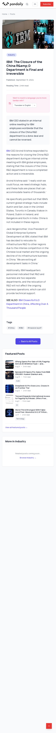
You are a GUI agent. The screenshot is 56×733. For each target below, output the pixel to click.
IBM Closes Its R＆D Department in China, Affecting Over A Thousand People (27, 304)
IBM (8, 150)
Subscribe (47, 4)
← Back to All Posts (28, 341)
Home (4, 14)
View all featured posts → (16, 427)
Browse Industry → (28, 457)
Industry (11, 55)
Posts (12, 14)
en (35, 4)
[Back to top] (49, 726)
